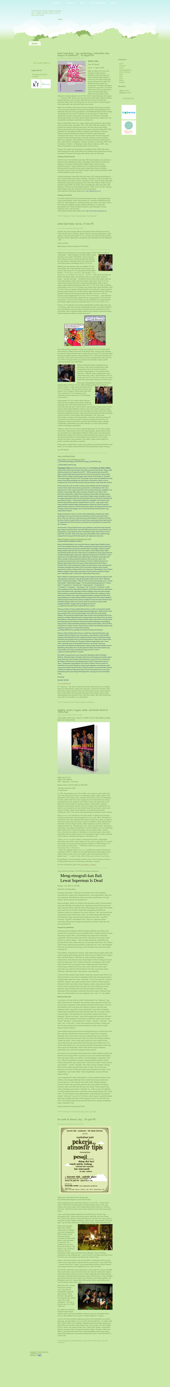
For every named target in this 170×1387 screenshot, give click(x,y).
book (78, 216)
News (121, 76)
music (82, 1111)
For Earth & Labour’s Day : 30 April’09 (76, 1119)
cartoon (82, 702)
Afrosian (35, 76)
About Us (57, 2)
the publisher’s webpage (88, 864)
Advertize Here (128, 98)
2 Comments (90, 702)
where (82, 2)
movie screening (124, 72)
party (121, 78)
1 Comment (92, 1111)
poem (103, 1340)
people (121, 80)
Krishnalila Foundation (39, 74)
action (121, 63)
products (122, 82)
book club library (98, 2)
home (35, 43)
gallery (114, 2)
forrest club (97, 14)
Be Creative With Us (42, 63)
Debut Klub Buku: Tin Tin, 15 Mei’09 (75, 223)
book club (67, 216)
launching (83, 216)
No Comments (92, 216)
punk (86, 1111)
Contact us (70, 2)
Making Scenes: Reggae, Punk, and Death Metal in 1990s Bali (83, 711)
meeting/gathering (76, 1340)
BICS (39, 1355)
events (121, 68)
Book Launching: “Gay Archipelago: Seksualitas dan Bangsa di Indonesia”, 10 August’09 (83, 54)
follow (60, 19)
